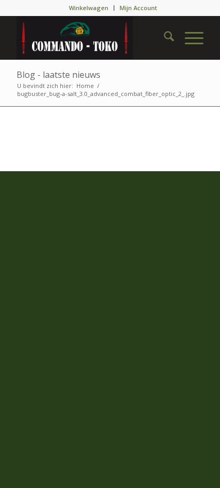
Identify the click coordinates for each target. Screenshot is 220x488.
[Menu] (188, 38)
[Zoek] (163, 38)
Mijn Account (138, 8)
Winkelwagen (88, 8)
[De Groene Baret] (91, 38)
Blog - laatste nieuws (58, 75)
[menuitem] (89, 8)
